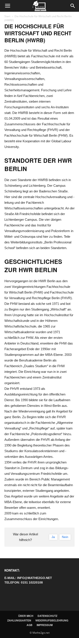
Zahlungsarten (19, 620)
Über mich (25, 616)
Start (7, 16)
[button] (73, 6)
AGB (29, 625)
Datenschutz (47, 616)
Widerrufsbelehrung (51, 620)
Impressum (45, 625)
